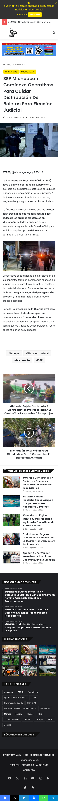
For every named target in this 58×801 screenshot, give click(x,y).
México (30, 714)
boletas (15, 353)
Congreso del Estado (13, 703)
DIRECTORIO (28, 765)
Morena (18, 714)
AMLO (21, 692)
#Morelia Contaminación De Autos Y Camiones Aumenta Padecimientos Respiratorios (38, 483)
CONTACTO (29, 770)
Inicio (8, 64)
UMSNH (27, 719)
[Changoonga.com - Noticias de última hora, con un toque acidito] (13, 32)
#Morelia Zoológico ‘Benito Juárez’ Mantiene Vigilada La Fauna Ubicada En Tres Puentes (38, 520)
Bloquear (22, 14)
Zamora (7, 725)
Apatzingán (33, 692)
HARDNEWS (19, 64)
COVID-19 (31, 703)
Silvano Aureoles (11, 719)
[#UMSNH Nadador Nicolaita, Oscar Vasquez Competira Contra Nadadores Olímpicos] (11, 501)
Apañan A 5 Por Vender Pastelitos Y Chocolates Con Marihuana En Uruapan (39, 556)
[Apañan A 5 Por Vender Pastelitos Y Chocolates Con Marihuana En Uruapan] (11, 557)
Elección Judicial (38, 353)
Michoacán (23, 360)
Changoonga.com (30, 760)
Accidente (8, 692)
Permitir (35, 14)
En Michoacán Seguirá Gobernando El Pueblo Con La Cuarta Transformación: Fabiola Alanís (39, 539)
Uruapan (40, 719)
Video (50, 719)
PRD (40, 714)
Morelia (7, 714)
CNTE (33, 697)
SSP (40, 360)
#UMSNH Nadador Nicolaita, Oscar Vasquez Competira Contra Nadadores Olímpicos (38, 501)
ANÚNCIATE (42, 765)
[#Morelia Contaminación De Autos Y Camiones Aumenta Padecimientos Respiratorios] (11, 482)
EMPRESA (14, 765)
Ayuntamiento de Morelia (15, 697)
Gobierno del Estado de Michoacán (20, 708)
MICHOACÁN (27, 71)
